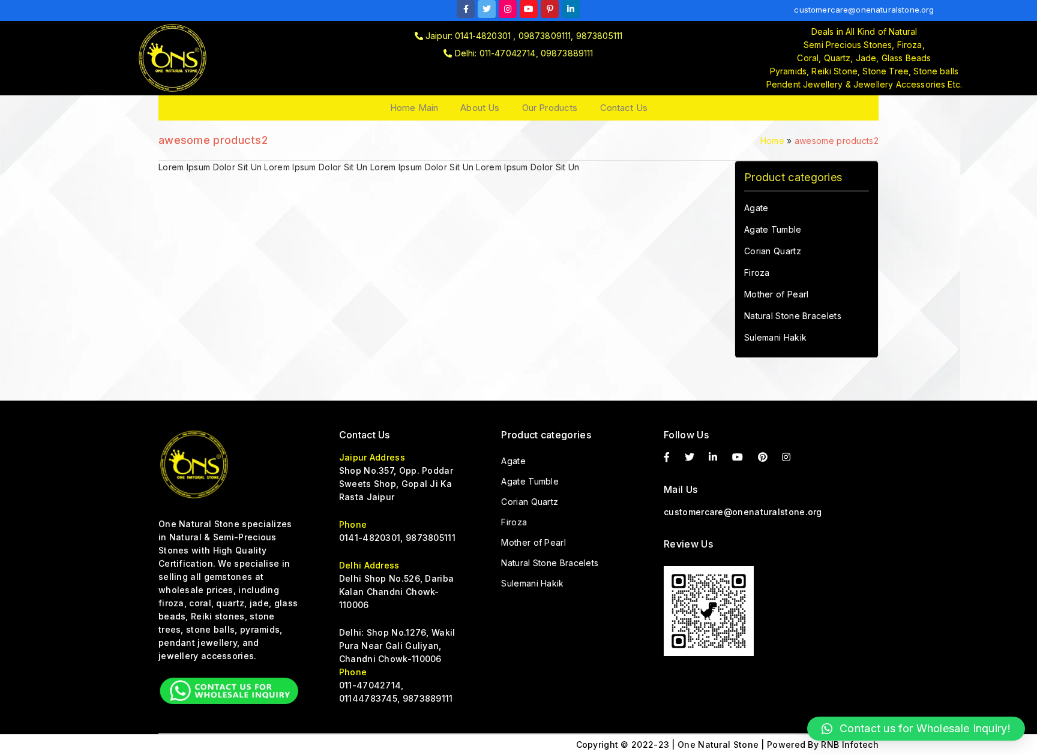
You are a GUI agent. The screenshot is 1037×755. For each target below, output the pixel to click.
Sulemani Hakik (775, 337)
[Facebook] (466, 9)
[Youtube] (529, 9)
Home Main (414, 107)
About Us (479, 107)
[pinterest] (550, 9)
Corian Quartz (772, 251)
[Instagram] (508, 9)
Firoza (757, 272)
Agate (756, 208)
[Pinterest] (769, 457)
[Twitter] (487, 9)
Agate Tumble (773, 229)
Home (772, 141)
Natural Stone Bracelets (792, 316)
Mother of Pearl (776, 294)
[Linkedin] (571, 9)
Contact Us (624, 107)
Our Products (550, 107)
